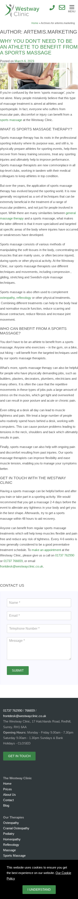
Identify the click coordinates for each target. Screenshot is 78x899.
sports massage (11, 120)
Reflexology (11, 844)
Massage (9, 850)
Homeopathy (12, 839)
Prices (7, 789)
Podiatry (8, 833)
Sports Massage (14, 855)
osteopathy (7, 297)
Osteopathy (11, 823)
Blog (6, 805)
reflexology (23, 297)
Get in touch (19, 756)
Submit (18, 670)
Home (34, 23)
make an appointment (46, 550)
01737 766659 (13, 561)
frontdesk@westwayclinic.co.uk (21, 566)
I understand (39, 889)
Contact (8, 800)
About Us (9, 794)
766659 (30, 710)
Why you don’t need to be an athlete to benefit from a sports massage (39, 47)
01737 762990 (64, 555)
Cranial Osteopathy (16, 828)
